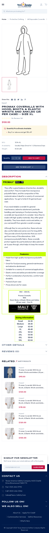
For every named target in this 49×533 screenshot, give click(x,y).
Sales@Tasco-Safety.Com (15, 495)
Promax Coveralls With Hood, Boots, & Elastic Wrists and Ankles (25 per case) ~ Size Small (31, 432)
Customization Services (17, 517)
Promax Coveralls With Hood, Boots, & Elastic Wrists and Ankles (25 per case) (31, 386)
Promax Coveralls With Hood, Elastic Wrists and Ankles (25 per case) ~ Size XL (31, 371)
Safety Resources (35, 517)
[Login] (41, 4)
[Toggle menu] (3, 4)
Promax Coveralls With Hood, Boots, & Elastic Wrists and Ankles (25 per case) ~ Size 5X (31, 417)
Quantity (6, 158)
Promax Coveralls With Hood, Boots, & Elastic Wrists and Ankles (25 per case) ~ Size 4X (31, 402)
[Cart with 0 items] (45, 4)
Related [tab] (16, 361)
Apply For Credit (28, 513)
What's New (25, 521)
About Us (16, 513)
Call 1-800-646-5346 (13, 491)
